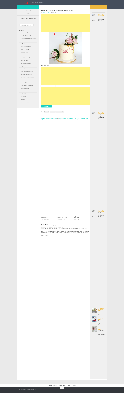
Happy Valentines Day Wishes (26, 74)
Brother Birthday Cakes (25, 49)
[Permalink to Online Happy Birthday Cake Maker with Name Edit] (94, 160)
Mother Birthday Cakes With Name (27, 91)
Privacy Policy (62, 385)
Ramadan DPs (23, 99)
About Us (74, 385)
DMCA (68, 385)
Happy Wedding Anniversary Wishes (27, 77)
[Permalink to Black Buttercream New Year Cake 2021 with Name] (65, 166)
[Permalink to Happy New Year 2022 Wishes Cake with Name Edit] (49, 166)
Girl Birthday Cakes (24, 52)
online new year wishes (60, 111)
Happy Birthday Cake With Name (27, 57)
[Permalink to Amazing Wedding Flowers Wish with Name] (94, 310)
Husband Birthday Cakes (25, 79)
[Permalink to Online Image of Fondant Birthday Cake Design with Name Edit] (94, 62)
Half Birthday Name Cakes (25, 54)
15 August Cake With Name (26, 35)
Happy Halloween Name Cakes (26, 68)
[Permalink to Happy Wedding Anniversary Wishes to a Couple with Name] (94, 329)
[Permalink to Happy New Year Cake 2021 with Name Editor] (82, 166)
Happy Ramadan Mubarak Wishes (27, 71)
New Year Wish (23, 96)
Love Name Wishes (24, 82)
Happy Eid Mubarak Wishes (26, 66)
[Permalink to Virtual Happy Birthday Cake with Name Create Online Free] (94, 258)
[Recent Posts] (95, 12)
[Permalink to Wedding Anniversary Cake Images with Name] (94, 319)
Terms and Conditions (52, 385)
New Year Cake (45, 7)
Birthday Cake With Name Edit (26, 41)
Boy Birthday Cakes (24, 43)
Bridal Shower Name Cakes (26, 46)
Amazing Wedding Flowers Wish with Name (101, 313)
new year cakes (52, 111)
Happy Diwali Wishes (24, 60)
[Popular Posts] (101, 12)
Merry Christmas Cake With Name (27, 85)
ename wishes (46, 12)
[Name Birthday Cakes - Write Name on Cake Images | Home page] (25, 3)
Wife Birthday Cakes (24, 104)
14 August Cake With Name (26, 32)
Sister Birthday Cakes (25, 102)
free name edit (46, 111)
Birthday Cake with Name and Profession (28, 38)
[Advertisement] (65, 23)
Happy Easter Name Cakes (26, 63)
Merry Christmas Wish (25, 88)
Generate (46, 106)
